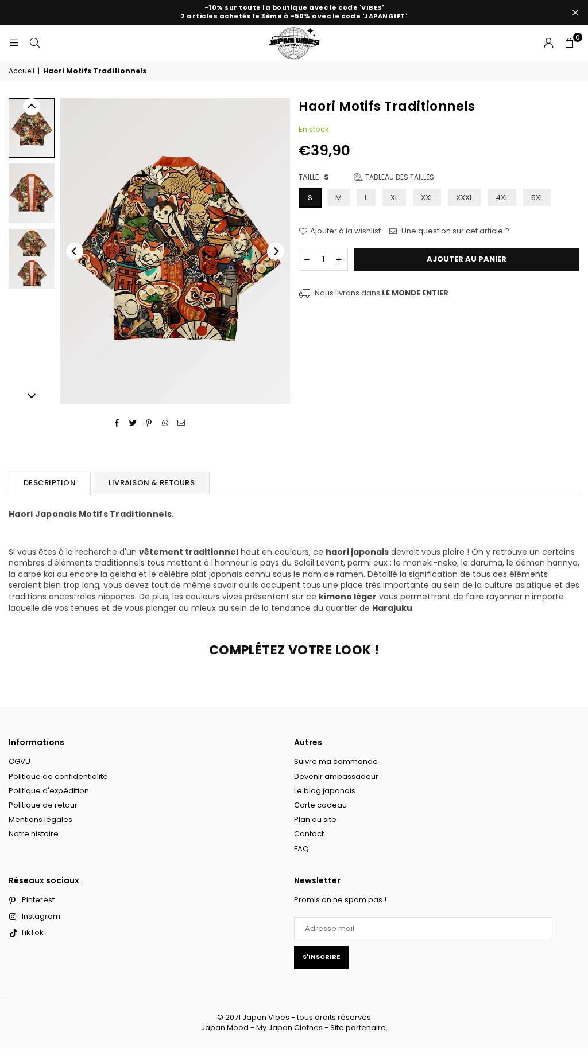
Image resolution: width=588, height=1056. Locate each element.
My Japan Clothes (289, 1027)
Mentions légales (40, 819)
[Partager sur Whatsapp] (165, 423)
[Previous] (74, 251)
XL (394, 197)
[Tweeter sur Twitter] (133, 423)
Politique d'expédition (49, 790)
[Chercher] (34, 42)
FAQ (301, 848)
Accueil (21, 71)
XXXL (464, 197)
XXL (427, 197)
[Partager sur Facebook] (117, 423)
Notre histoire (34, 833)
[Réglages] (548, 43)
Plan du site (315, 819)
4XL (502, 197)
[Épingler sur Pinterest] (149, 423)
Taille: (366, 177)
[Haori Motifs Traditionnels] (31, 128)
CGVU (19, 761)
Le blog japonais (324, 790)
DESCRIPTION (50, 482)
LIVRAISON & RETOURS (152, 482)
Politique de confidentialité (58, 776)
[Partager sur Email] (181, 423)
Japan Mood (225, 1027)
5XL (537, 197)
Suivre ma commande (336, 761)
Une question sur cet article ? (454, 231)
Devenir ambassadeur (336, 776)
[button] (569, 43)
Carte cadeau (320, 805)
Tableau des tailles (398, 177)
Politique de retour (43, 805)
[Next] (275, 251)
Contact (309, 833)
